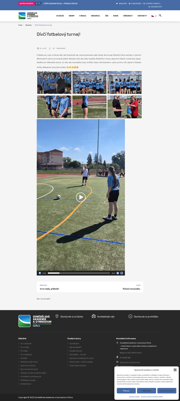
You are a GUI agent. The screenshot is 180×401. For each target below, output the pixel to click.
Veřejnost (128, 16)
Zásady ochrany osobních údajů (152, 396)
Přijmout (126, 391)
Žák (106, 16)
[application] (81, 197)
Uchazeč (60, 16)
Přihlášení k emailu (28, 380)
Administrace (26, 384)
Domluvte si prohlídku (146, 316)
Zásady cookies (134, 396)
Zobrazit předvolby (166, 391)
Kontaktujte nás (105, 316)
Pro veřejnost (26, 354)
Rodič (115, 16)
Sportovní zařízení (28, 365)
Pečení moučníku (131, 288)
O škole (82, 16)
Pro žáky (24, 351)
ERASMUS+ (95, 16)
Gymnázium (74, 343)
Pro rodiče (25, 347)
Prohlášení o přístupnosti (31, 376)
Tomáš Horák (60, 48)
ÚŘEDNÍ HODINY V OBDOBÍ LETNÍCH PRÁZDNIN (62, 3)
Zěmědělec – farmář (78, 354)
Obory (71, 16)
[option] (71, 4)
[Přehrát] (40, 273)
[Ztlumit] (118, 273)
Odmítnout (147, 391)
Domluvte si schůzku (71, 316)
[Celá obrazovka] (121, 273)
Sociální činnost (76, 351)
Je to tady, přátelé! (49, 288)
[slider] (79, 273)
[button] (175, 370)
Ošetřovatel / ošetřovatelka (81, 362)
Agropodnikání (75, 347)
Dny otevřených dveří (29, 369)
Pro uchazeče (26, 343)
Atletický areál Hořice (29, 362)
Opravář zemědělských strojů (82, 358)
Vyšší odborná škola (78, 365)
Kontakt (24, 358)
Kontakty (142, 16)
